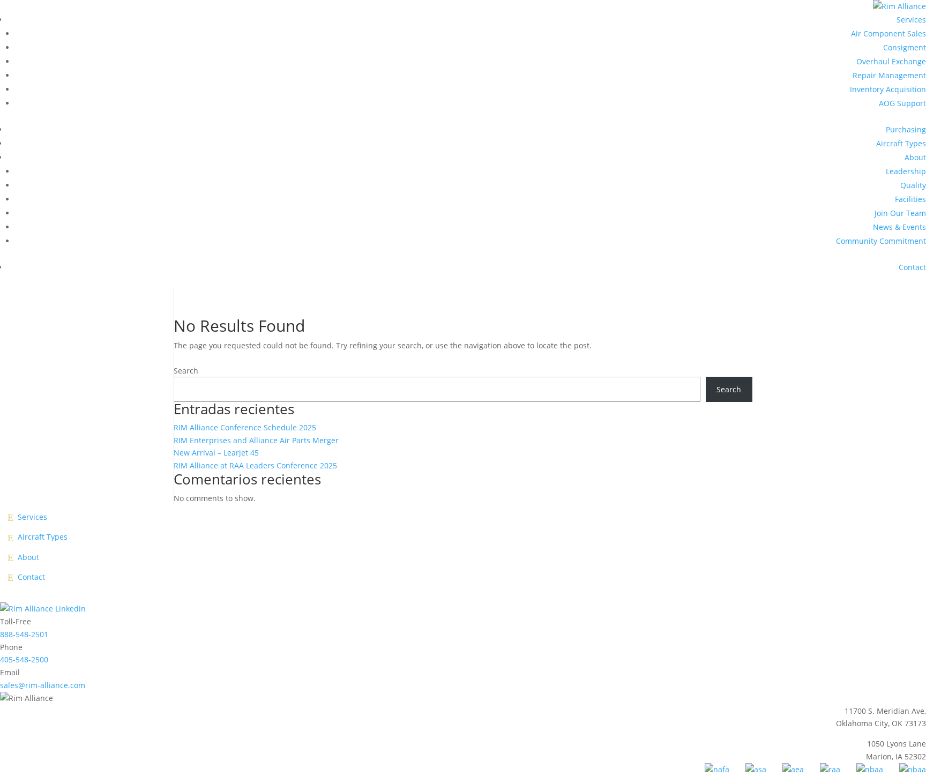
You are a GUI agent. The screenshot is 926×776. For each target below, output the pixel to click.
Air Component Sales (888, 33)
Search (186, 370)
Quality (913, 185)
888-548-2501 (24, 634)
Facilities (910, 199)
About (915, 157)
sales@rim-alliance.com (42, 685)
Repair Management (889, 75)
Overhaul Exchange (891, 61)
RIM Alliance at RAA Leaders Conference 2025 (255, 465)
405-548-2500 (24, 659)
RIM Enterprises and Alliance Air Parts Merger (256, 440)
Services (911, 19)
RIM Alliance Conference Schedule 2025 (245, 427)
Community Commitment (881, 241)
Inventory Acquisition (888, 89)
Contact (912, 267)
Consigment (904, 47)
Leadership (906, 171)
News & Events (899, 227)
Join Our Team (900, 213)
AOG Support (902, 103)
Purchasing (906, 129)
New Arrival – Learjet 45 (216, 452)
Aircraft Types (901, 143)
